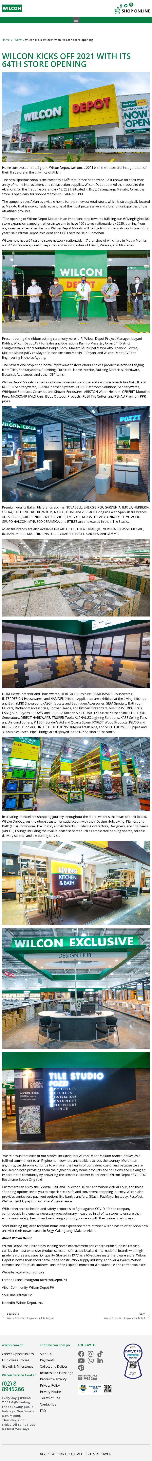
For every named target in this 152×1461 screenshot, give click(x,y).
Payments (47, 1360)
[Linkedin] (100, 1361)
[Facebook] (81, 1354)
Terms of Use (50, 1398)
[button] (76, 20)
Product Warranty (53, 1379)
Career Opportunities (18, 1354)
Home (6, 40)
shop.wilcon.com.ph (55, 1345)
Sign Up (46, 1354)
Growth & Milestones (17, 1366)
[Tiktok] (100, 1354)
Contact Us (48, 1404)
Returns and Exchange (56, 1373)
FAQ (43, 1410)
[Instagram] (90, 1354)
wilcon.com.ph (13, 1345)
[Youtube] (81, 1361)
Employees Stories (15, 1360)
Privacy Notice (50, 1392)
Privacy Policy (50, 1385)
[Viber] (90, 1361)
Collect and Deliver (53, 1366)
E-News (17, 40)
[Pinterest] (81, 1367)
